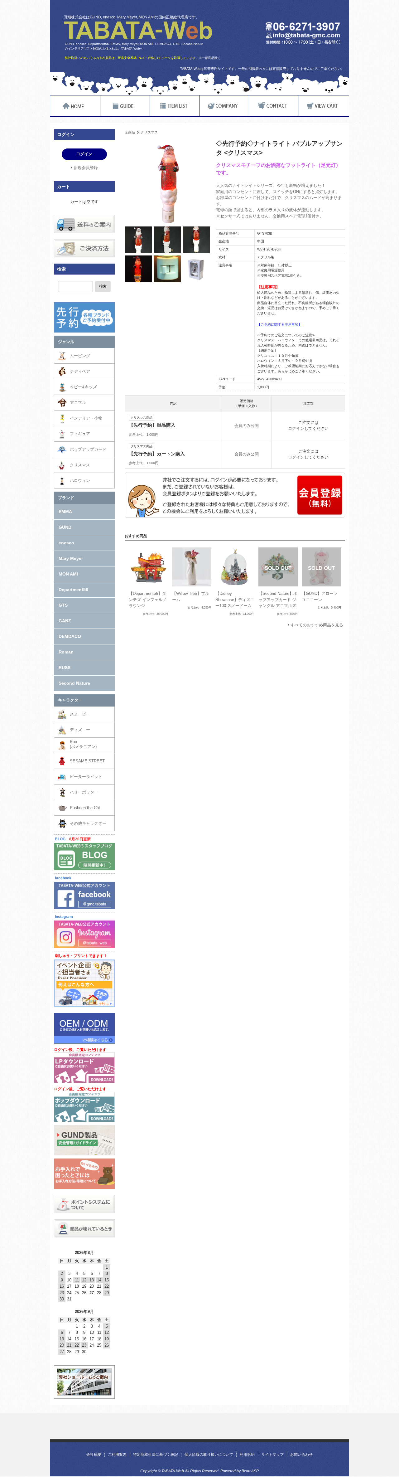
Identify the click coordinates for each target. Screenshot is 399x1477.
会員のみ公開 (246, 425)
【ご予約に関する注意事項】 (279, 324)
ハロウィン (80, 480)
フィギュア (80, 433)
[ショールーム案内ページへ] (84, 1392)
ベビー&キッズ (83, 387)
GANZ (65, 620)
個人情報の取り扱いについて (209, 1454)
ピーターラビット (86, 776)
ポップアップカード (88, 449)
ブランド (66, 497)
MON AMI (68, 573)
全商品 (130, 132)
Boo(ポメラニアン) (83, 744)
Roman (66, 651)
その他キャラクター (88, 823)
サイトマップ (272, 1454)
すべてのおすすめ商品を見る (317, 625)
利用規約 (247, 1454)
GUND (65, 527)
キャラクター (70, 700)
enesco (66, 542)
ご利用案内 (117, 1454)
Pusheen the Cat (85, 807)
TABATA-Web (138, 30)
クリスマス (149, 132)
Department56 (73, 589)
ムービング (80, 355)
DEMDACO (70, 636)
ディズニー (80, 729)
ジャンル (66, 341)
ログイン (296, 428)
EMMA (65, 511)
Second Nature (74, 683)
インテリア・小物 (86, 418)
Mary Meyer (71, 558)
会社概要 (93, 1454)
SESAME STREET (87, 761)
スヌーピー (80, 714)
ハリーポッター (84, 792)
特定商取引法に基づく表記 (155, 1454)
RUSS (64, 667)
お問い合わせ (301, 1454)
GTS (63, 605)
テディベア (80, 371)
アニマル (78, 402)
